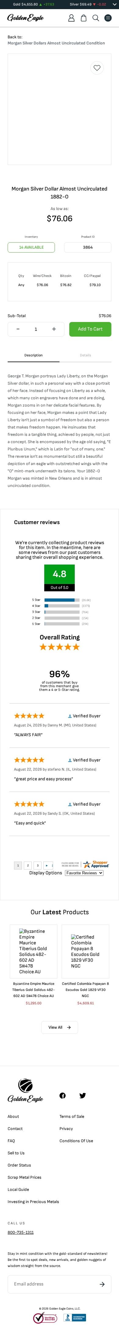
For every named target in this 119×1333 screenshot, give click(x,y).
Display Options (45, 873)
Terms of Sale (72, 1116)
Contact (15, 1128)
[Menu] (108, 18)
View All (55, 1027)
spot (34, 1260)
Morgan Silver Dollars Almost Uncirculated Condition (56, 43)
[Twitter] (85, 1096)
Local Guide (18, 1189)
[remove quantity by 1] (18, 330)
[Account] (71, 18)
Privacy (66, 1128)
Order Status (19, 1165)
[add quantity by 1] (54, 330)
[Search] (95, 18)
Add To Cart (90, 329)
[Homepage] (25, 18)
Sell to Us (16, 1153)
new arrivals (58, 1260)
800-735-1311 (21, 1232)
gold (62, 1253)
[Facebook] (66, 1096)
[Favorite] (97, 68)
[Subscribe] (102, 1284)
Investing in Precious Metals (33, 1201)
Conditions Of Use (76, 1140)
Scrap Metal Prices (24, 1177)
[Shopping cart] (83, 18)
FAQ (11, 1140)
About (13, 1116)
